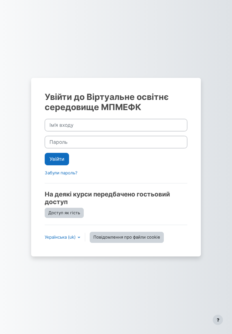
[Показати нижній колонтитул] (218, 320)
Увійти (57, 159)
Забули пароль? (61, 172)
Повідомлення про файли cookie (126, 237)
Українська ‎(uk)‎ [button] (61, 237)
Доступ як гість (64, 212)
